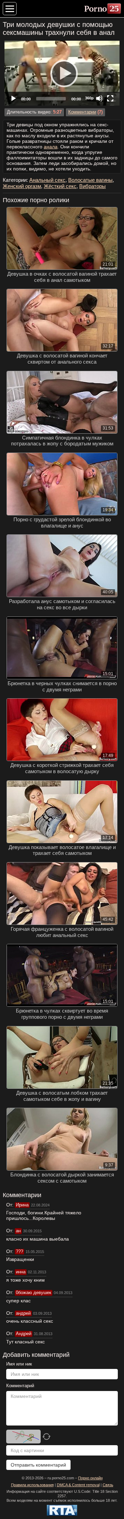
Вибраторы (92, 186)
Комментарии (82, 112)
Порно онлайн (90, 1478)
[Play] (62, 73)
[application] (62, 73)
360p (89, 98)
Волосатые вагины (90, 180)
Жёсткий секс (60, 186)
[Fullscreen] (110, 98)
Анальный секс (47, 180)
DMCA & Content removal (78, 1485)
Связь (108, 1485)
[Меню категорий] (10, 8)
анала (51, 146)
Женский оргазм (22, 186)
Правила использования (32, 1485)
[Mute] (99, 98)
